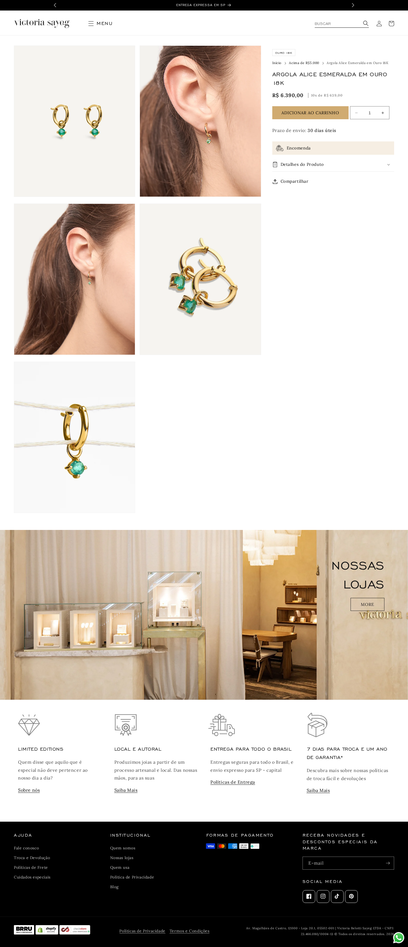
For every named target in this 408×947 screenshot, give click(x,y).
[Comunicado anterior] (55, 5)
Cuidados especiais (32, 877)
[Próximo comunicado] (353, 5)
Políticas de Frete (31, 867)
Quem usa (120, 867)
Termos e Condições (190, 930)
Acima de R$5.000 (304, 63)
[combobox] (342, 23)
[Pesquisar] (365, 24)
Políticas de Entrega (232, 782)
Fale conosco (26, 847)
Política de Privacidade (132, 877)
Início (277, 63)
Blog (114, 886)
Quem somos (122, 847)
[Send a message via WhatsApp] (398, 937)
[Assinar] (388, 863)
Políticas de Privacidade (142, 930)
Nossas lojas (122, 857)
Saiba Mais (126, 790)
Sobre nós (29, 790)
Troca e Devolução (32, 857)
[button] (103, 23)
